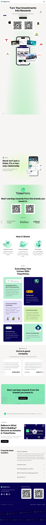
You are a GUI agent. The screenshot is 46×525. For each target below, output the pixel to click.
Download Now (23, 17)
